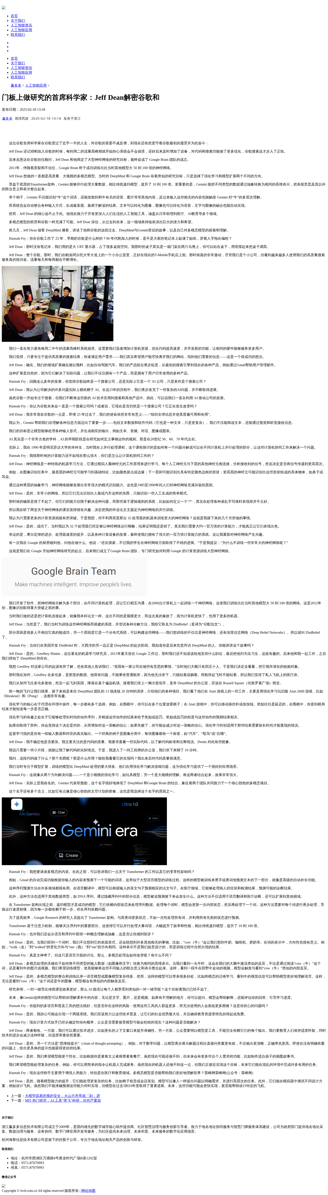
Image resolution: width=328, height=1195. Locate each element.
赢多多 (16, 85)
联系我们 (18, 35)
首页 (14, 16)
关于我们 (18, 20)
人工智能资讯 (21, 25)
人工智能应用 (21, 30)
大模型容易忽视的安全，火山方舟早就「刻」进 (62, 1096)
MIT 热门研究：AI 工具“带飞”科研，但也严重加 (63, 1100)
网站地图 (88, 1191)
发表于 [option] (72, 118)
